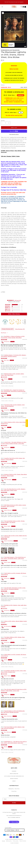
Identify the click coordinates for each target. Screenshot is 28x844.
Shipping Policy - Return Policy (14, 788)
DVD (21, 112)
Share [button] (3, 291)
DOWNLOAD (20, 95)
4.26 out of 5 (17, 300)
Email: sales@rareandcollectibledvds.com (14, 815)
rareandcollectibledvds (13, 839)
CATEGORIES (14, 771)
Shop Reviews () (20, 329)
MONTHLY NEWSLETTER (14, 773)
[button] (2, 6)
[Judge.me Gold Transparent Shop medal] (18, 321)
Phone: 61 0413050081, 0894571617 (14, 817)
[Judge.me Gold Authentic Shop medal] (11, 321)
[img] (14, 300)
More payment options (14, 134)
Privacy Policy (14, 791)
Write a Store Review (14, 314)
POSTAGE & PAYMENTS (14, 778)
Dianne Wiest (10, 150)
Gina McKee (18, 150)
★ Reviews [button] (26, 423)
